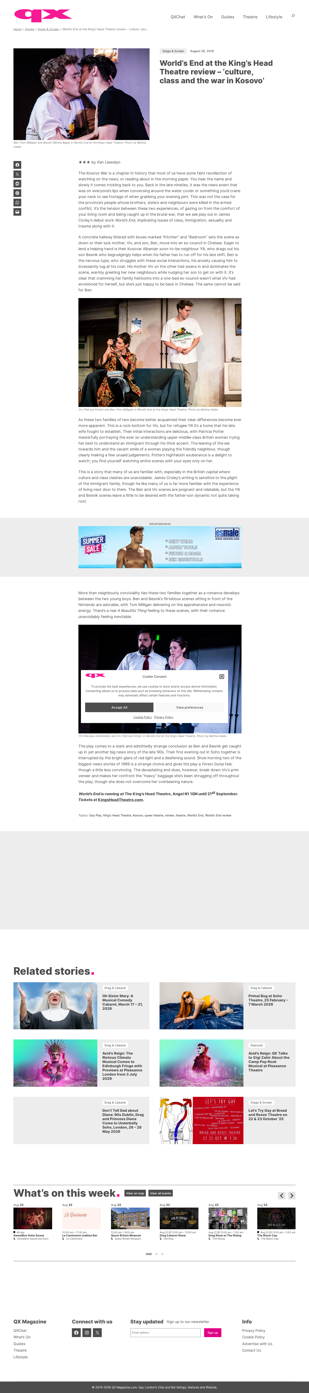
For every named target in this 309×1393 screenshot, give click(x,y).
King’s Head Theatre (117, 815)
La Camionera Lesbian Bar (79, 1235)
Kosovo (138, 815)
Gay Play (95, 815)
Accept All (119, 707)
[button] (222, 677)
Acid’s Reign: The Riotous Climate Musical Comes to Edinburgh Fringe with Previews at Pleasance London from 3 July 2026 (122, 1066)
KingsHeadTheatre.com (120, 800)
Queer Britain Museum (126, 1235)
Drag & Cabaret (115, 988)
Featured (257, 1045)
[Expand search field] (293, 17)
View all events (160, 1193)
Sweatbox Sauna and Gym (32, 1238)
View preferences (189, 707)
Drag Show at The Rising (225, 1235)
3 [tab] (162, 1254)
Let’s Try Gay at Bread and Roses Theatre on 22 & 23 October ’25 (267, 1114)
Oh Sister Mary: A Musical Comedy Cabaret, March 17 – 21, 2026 (122, 1002)
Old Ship (168, 1238)
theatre (181, 815)
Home (17, 29)
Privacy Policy (163, 717)
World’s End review (218, 815)
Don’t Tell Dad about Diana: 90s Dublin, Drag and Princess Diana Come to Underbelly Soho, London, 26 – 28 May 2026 (123, 1121)
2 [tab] (157, 1254)
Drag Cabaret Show (173, 1235)
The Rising (218, 1238)
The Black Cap (267, 1235)
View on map (135, 1193)
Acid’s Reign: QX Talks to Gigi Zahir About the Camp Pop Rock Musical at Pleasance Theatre (268, 1061)
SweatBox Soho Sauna (28, 1235)
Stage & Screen (48, 29)
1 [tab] (149, 1254)
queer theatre (154, 815)
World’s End (195, 815)
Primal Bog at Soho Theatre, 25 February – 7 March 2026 (268, 1000)
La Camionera (74, 1238)
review (169, 815)
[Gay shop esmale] (160, 547)
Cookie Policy (142, 717)
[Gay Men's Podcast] (155, 918)
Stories (29, 29)
